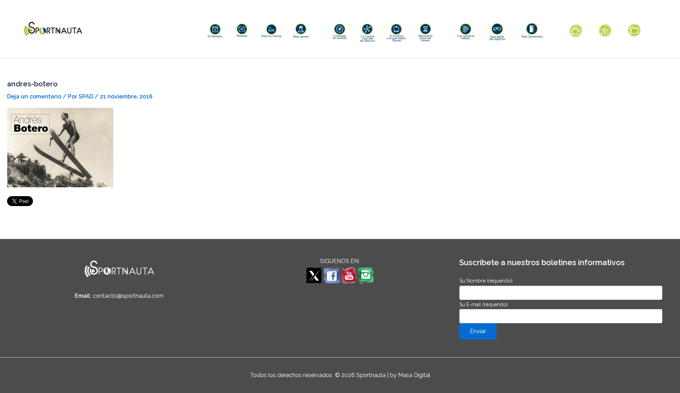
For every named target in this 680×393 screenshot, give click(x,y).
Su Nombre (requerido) (485, 281)
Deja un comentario (34, 96)
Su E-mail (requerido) (483, 304)
